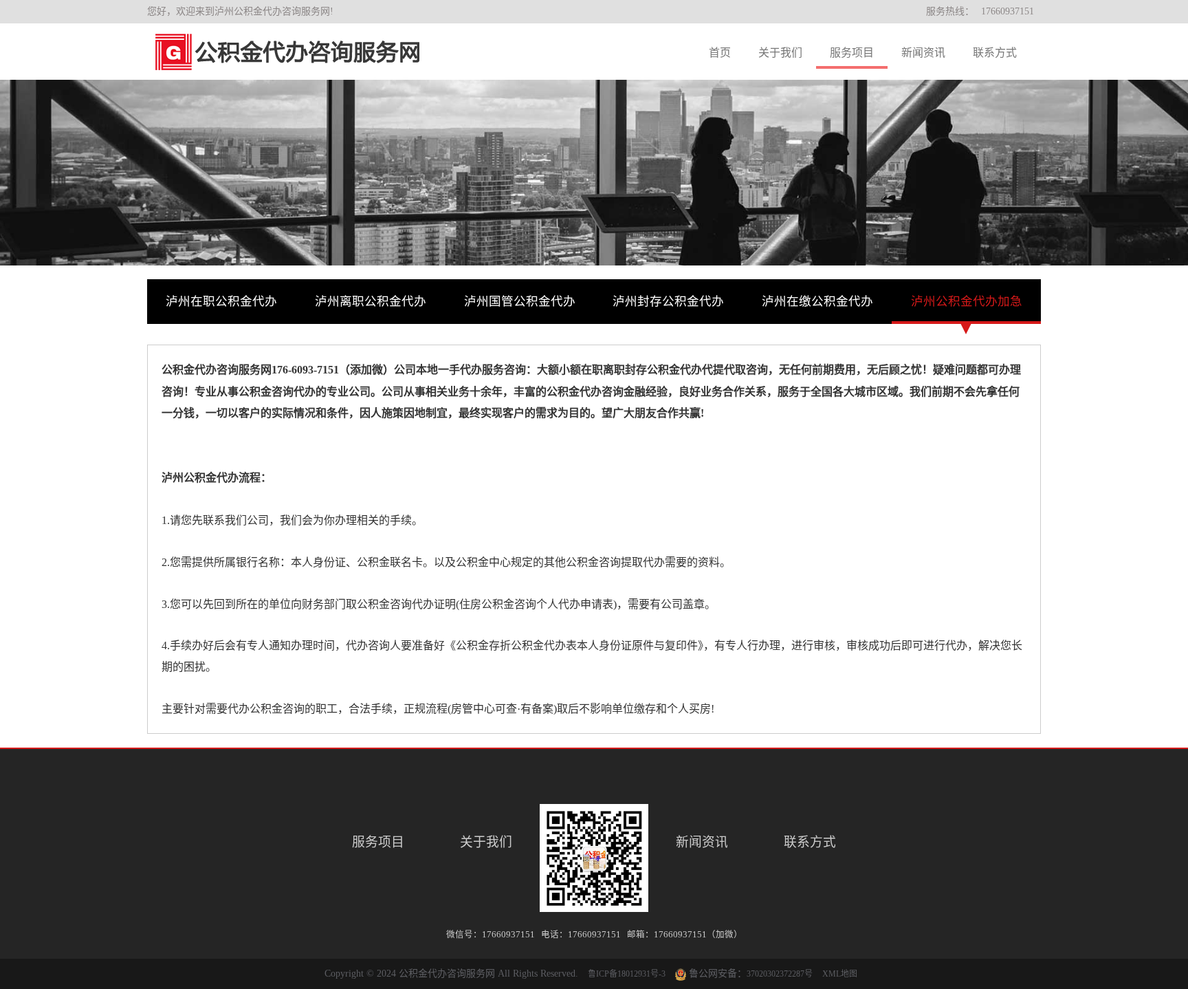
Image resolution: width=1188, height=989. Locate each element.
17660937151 (1007, 11)
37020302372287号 (780, 974)
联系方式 (995, 52)
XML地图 (839, 974)
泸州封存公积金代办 (668, 301)
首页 (720, 52)
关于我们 (780, 52)
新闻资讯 (923, 52)
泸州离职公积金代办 (370, 301)
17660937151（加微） (698, 934)
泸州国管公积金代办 (519, 301)
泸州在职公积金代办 (221, 301)
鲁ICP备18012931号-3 (627, 974)
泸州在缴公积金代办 (817, 301)
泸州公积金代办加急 (966, 301)
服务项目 (852, 52)
